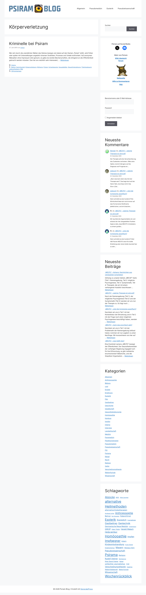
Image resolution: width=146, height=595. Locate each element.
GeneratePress (87, 589)
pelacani (113, 171)
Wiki (21, 69)
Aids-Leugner (124, 497)
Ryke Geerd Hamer (111, 561)
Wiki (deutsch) (121, 58)
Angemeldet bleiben (114, 118)
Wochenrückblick (118, 576)
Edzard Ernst (125, 516)
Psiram (46, 67)
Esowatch (121, 520)
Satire (107, 466)
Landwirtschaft (110, 431)
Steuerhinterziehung (74, 67)
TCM (127, 564)
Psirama (108, 453)
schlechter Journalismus (115, 564)
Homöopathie (110, 415)
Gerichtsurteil (20, 67)
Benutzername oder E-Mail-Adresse (118, 98)
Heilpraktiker (111, 532)
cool (106, 386)
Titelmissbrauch (86, 67)
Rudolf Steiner (111, 559)
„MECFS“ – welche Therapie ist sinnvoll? (119, 293)
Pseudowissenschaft (126, 8)
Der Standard (115, 516)
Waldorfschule (110, 472)
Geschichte (109, 405)
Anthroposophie (111, 380)
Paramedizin (109, 437)
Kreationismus (110, 548)
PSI (106, 450)
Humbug (108, 418)
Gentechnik (124, 523)
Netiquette (121, 78)
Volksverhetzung (14, 69)
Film (106, 399)
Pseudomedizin (96, 8)
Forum (120, 61)
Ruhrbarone (122, 559)
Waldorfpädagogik (111, 569)
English (107, 390)
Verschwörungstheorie (113, 469)
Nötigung (40, 67)
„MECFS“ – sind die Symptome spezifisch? (120, 309)
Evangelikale (132, 520)
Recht (107, 460)
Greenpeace (132, 526)
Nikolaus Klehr (129, 548)
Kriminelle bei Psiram (28, 43)
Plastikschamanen (111, 441)
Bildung (108, 383)
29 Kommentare (16, 71)
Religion (108, 463)
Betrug (13, 67)
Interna (13, 65)
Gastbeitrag (109, 402)
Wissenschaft (110, 476)
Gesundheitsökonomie (113, 412)
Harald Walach (127, 529)
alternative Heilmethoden (116, 503)
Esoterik (110, 8)
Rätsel (107, 457)
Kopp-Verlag (129, 544)
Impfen (107, 421)
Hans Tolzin (116, 529)
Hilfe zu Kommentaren (121, 81)
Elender (113, 151)
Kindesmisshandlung (114, 544)
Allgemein (81, 8)
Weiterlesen (64, 60)
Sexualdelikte (63, 67)
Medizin (108, 434)
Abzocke (110, 497)
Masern (119, 547)
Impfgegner (112, 540)
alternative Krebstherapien (116, 510)
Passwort (108, 108)
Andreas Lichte (109, 513)
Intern (123, 541)
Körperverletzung (30, 67)
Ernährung (109, 393)
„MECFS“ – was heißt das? (114, 341)
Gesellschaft (109, 409)
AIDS (117, 497)
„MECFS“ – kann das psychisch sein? (118, 325)
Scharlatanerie (53, 67)
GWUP (108, 529)
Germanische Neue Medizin (116, 526)
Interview (108, 428)
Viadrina (129, 567)
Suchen (108, 25)
